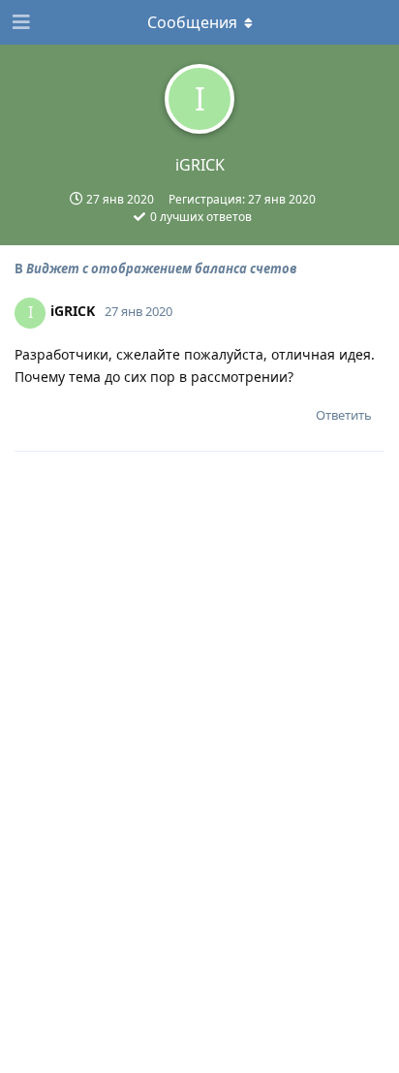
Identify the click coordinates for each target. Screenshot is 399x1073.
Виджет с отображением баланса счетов (161, 268)
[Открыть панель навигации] (19, 22)
